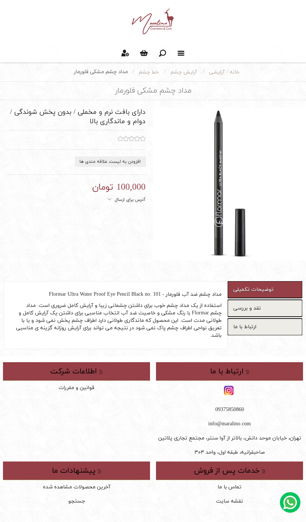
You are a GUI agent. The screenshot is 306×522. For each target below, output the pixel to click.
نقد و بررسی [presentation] (247, 308)
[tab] (265, 289)
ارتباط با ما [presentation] (244, 326)
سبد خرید (143, 53)
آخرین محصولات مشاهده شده (76, 487)
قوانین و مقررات (76, 387)
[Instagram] (229, 391)
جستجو (76, 501)
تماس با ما (229, 487)
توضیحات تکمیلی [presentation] (253, 289)
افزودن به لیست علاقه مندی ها (110, 162)
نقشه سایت (229, 501)
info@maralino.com (229, 424)
